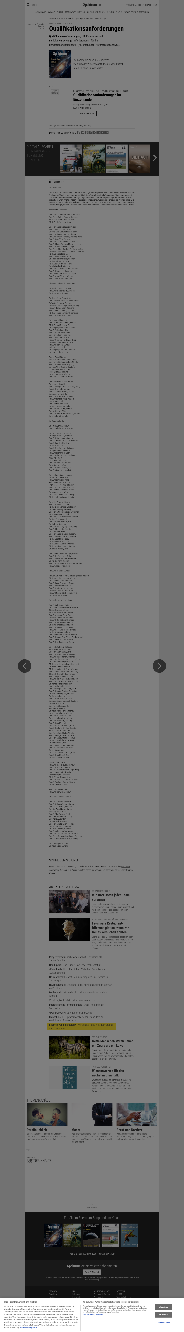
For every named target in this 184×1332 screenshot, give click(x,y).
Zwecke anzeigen (163, 1322)
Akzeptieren (163, 1307)
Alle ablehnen (163, 1315)
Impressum (33, 1327)
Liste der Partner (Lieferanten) (93, 1315)
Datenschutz (24, 1327)
